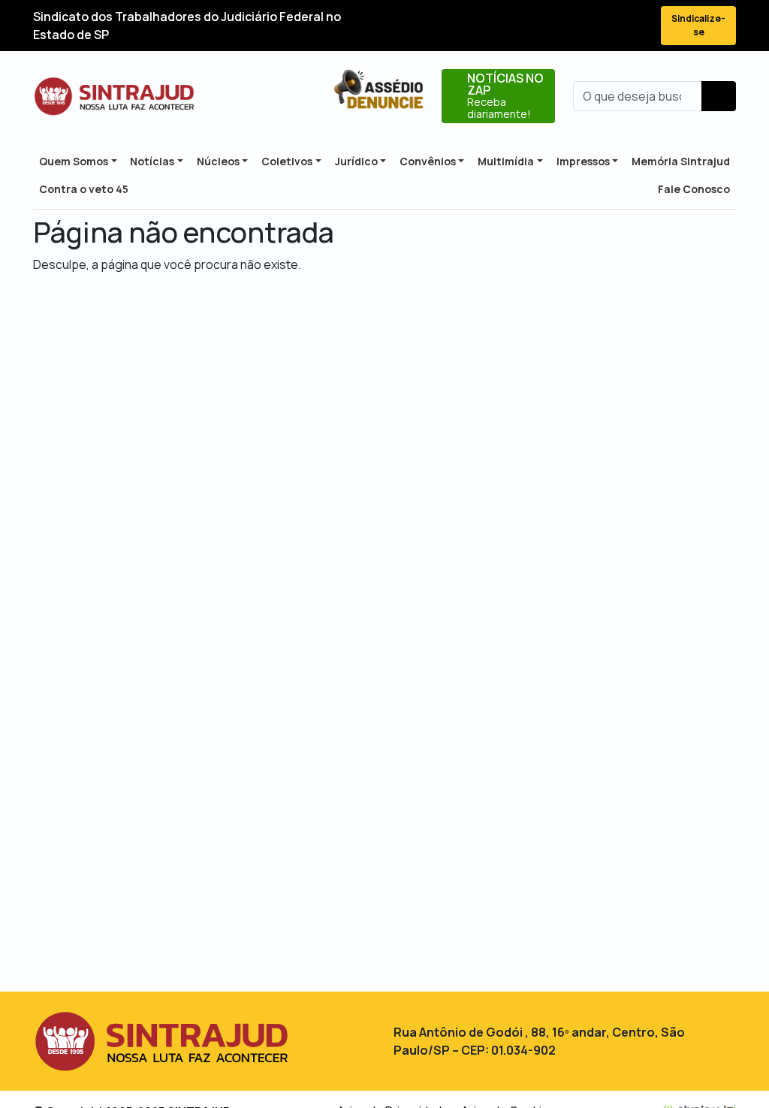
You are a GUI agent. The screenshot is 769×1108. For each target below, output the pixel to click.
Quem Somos (73, 161)
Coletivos (286, 161)
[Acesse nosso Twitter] (554, 26)
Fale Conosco (694, 189)
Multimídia (506, 161)
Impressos (583, 161)
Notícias (152, 161)
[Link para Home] (114, 96)
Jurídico (356, 161)
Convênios (428, 161)
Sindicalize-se (698, 25)
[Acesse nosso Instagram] (581, 26)
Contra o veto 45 (83, 189)
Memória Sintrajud (681, 161)
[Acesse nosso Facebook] (527, 26)
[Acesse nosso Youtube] (608, 26)
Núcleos (218, 161)
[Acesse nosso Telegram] (635, 26)
